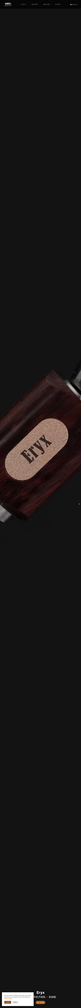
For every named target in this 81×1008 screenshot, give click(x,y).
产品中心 (23, 4)
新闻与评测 (46, 4)
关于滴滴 (57, 4)
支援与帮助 (34, 4)
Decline (15, 1002)
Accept (7, 1002)
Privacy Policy (8, 998)
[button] (2, 504)
